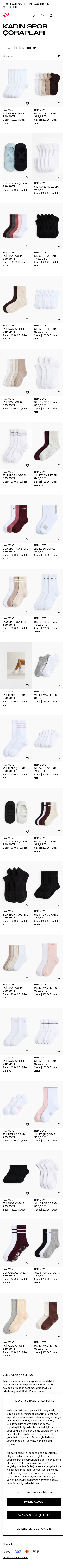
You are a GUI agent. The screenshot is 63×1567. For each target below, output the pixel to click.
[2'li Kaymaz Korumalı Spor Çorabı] (16, 299)
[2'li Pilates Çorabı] (16, 157)
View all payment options (15, 1557)
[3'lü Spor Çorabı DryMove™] (16, 519)
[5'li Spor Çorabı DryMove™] (16, 83)
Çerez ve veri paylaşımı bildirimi (34, 1492)
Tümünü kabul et (34, 1501)
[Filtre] (58, 56)
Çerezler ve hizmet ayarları (34, 1528)
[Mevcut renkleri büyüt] (6, 123)
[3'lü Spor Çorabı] (16, 446)
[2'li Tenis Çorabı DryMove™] (16, 665)
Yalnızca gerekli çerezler (34, 1515)
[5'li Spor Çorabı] (16, 372)
